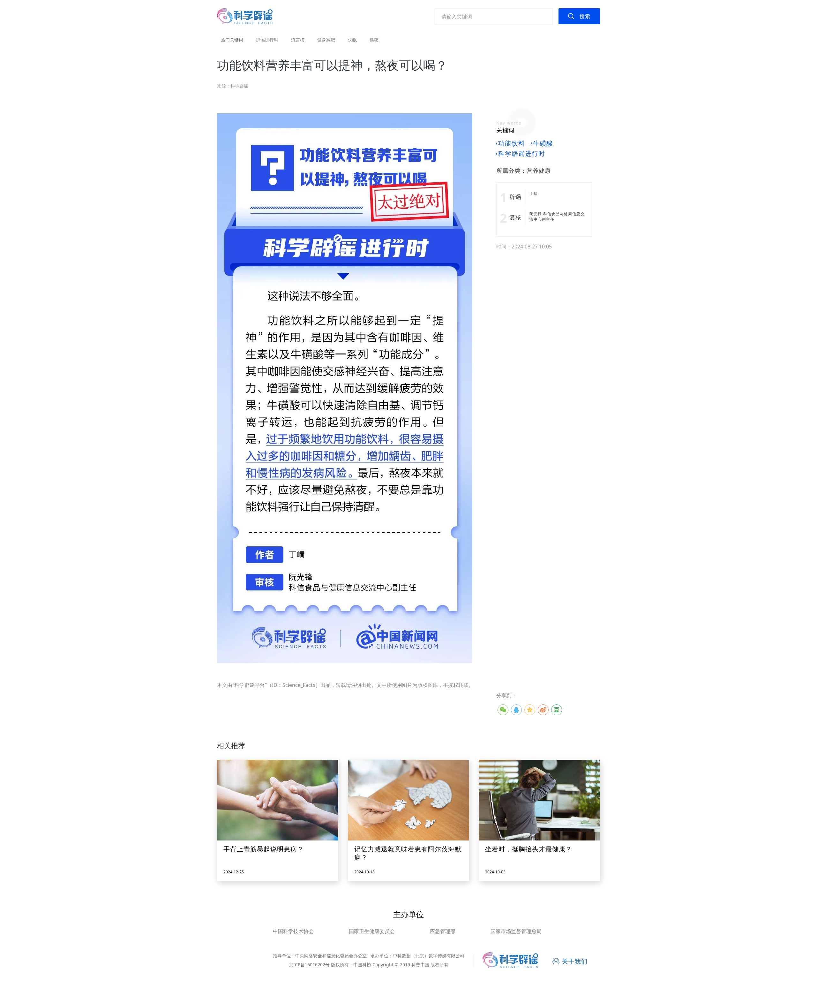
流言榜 (297, 40)
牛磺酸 (542, 143)
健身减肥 (326, 40)
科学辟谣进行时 (520, 153)
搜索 (585, 16)
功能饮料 (510, 143)
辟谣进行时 (267, 40)
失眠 (352, 40)
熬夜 (374, 40)
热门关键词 (232, 40)
